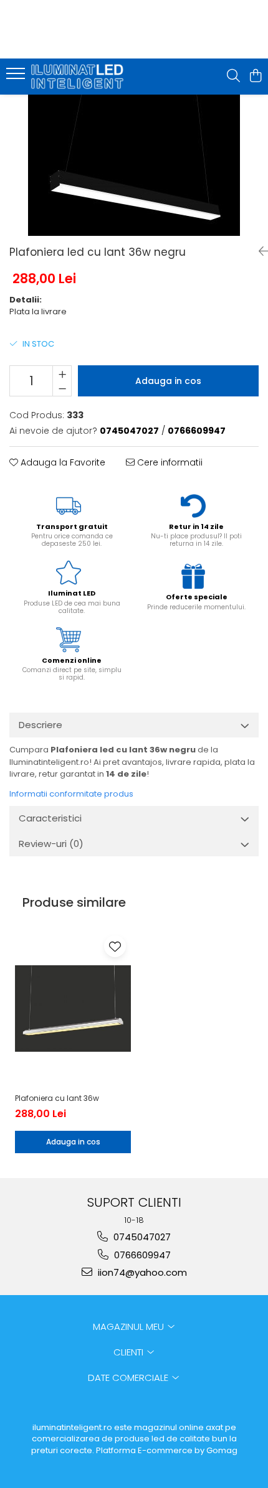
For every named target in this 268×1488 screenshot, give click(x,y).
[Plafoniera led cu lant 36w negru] (134, 165)
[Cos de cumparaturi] (255, 76)
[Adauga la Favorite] (115, 946)
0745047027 (141, 1236)
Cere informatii (169, 462)
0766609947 (141, 1254)
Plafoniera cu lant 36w (57, 1098)
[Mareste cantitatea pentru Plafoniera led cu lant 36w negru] (62, 373)
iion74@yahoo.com (141, 1272)
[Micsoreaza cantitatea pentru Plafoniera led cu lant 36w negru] (62, 388)
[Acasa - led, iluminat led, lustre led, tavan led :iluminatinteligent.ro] (81, 76)
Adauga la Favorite (61, 462)
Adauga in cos (168, 381)
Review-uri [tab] (51, 843)
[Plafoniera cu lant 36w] (73, 1008)
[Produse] (17, 77)
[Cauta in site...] (233, 76)
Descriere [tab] (40, 724)
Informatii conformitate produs (71, 794)
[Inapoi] (258, 251)
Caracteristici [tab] (50, 818)
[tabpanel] (134, 165)
